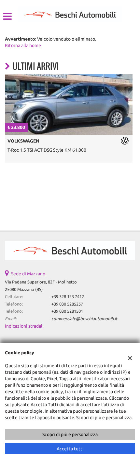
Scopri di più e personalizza (70, 434)
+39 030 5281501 (67, 311)
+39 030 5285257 (67, 304)
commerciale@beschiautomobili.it (84, 318)
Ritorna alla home (23, 45)
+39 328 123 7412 (67, 296)
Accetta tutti (70, 448)
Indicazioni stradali (24, 326)
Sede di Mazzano (28, 273)
